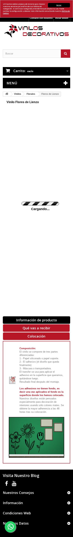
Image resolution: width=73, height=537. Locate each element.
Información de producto (36, 320)
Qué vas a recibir (36, 328)
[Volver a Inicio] (6, 94)
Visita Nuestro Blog (21, 475)
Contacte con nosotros (41, 18)
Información (13, 503)
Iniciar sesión (61, 18)
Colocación (36, 336)
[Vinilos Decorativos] (36, 31)
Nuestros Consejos (18, 492)
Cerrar (58, 5)
